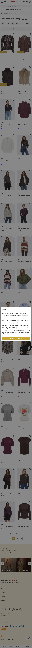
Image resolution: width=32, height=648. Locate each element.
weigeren (24, 328)
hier (24, 325)
